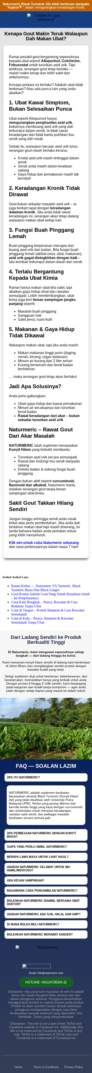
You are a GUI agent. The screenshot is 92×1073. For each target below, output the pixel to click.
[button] (5, 729)
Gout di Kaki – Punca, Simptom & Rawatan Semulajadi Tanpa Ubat (42, 620)
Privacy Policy (73, 1067)
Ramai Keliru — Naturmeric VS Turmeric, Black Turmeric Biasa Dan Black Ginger (46, 588)
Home (18, 1067)
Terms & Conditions (46, 1067)
